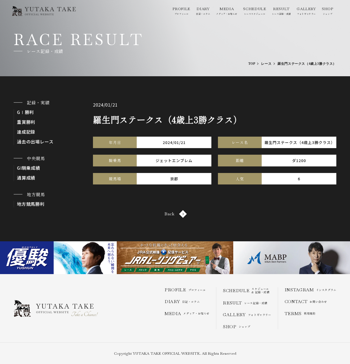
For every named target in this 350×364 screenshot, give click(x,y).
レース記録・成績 (281, 11)
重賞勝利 (26, 122)
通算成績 (26, 178)
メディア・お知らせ (226, 11)
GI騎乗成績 (28, 168)
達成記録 (26, 132)
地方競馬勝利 (31, 204)
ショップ (327, 11)
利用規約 (300, 313)
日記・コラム (203, 11)
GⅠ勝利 (25, 112)
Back (169, 214)
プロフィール (181, 11)
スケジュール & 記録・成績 (246, 290)
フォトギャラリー (306, 11)
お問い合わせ (306, 301)
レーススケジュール (254, 11)
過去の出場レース (35, 142)
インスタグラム (310, 289)
